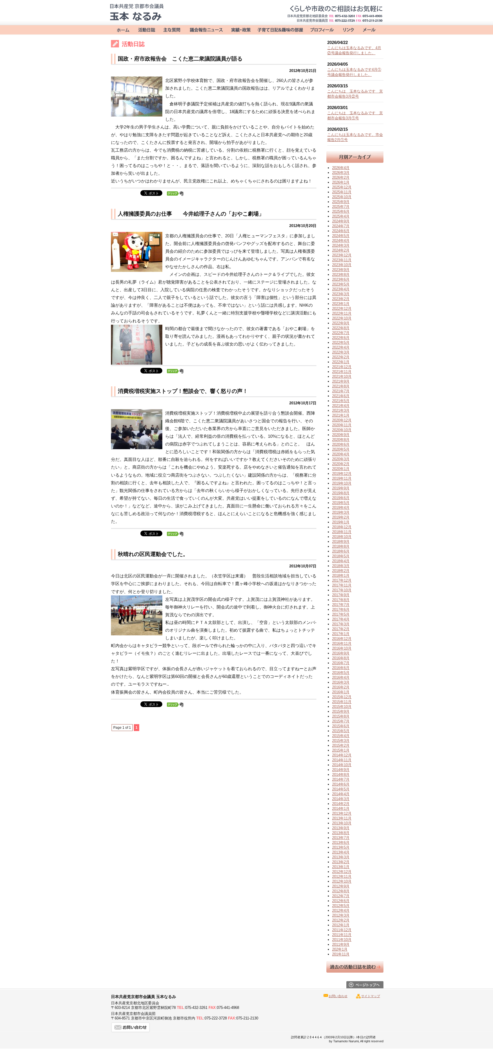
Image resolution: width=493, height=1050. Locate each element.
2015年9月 (340, 711)
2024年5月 (340, 236)
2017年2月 (340, 629)
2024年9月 (340, 221)
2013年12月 (341, 813)
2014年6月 (340, 784)
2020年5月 (340, 449)
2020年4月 (340, 454)
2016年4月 (340, 677)
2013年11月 (341, 818)
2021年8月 (340, 386)
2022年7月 (340, 333)
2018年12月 (341, 527)
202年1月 (339, 949)
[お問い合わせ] (130, 1030)
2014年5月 (340, 789)
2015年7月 (340, 721)
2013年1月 (340, 867)
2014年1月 (340, 808)
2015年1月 (340, 750)
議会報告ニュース (206, 29)
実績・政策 (240, 29)
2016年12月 (341, 639)
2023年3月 (340, 294)
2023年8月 (340, 274)
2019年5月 (340, 503)
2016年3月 (340, 682)
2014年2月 (340, 804)
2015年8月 (340, 716)
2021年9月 (340, 381)
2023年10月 (341, 265)
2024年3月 (340, 245)
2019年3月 (340, 512)
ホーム (122, 29)
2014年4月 (340, 794)
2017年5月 (340, 614)
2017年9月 (340, 595)
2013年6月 (340, 842)
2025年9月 (340, 202)
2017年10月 (341, 590)
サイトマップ (370, 996)
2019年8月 (340, 493)
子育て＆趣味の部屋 (280, 29)
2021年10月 (341, 376)
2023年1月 (340, 304)
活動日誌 (146, 29)
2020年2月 (340, 464)
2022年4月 (340, 347)
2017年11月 (341, 585)
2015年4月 (340, 736)
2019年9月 (340, 488)
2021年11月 (341, 372)
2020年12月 (341, 420)
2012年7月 (340, 896)
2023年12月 (341, 255)
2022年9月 (340, 323)
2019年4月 (340, 507)
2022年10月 (341, 318)
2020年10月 (341, 430)
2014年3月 (340, 799)
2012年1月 (340, 925)
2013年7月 (340, 838)
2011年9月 (340, 944)
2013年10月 (341, 823)
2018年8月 (340, 546)
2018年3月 (340, 566)
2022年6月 (340, 338)
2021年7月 (340, 391)
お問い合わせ (369, 29)
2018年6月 (340, 551)
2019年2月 (340, 517)
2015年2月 (340, 745)
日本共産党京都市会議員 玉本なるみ (137, 12)
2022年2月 (340, 357)
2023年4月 (340, 289)
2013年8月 (340, 833)
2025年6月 (340, 211)
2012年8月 (340, 891)
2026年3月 (340, 172)
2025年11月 (341, 192)
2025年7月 (340, 206)
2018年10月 (341, 537)
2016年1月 (340, 692)
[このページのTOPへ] (364, 986)
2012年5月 (340, 906)
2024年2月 (340, 250)
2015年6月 (340, 726)
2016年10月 (341, 648)
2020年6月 (340, 444)
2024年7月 (340, 226)
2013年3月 (340, 857)
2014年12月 (341, 755)
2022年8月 (340, 328)
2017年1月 (340, 634)
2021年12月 (341, 367)
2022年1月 (340, 362)
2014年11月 (341, 760)
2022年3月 (340, 352)
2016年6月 (340, 668)
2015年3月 (340, 740)
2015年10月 (341, 706)
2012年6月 (340, 901)
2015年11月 (341, 702)
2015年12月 (341, 697)
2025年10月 (341, 197)
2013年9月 (340, 828)
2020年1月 (340, 469)
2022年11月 (341, 313)
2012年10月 (341, 881)
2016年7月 (340, 663)
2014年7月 (340, 779)
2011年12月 (341, 930)
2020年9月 (340, 435)
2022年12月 (341, 308)
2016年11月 (341, 643)
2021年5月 (340, 401)
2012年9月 (340, 886)
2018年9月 (340, 541)
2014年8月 (340, 774)
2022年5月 (340, 342)
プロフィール (321, 29)
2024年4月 (340, 240)
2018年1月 (340, 575)
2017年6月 (340, 609)
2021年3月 (340, 410)
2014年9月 (340, 770)
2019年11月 (341, 478)
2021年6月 (340, 396)
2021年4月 (340, 405)
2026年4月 (340, 168)
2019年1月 (340, 522)
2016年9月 (340, 653)
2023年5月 (340, 284)
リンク (347, 29)
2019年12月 (341, 473)
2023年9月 (340, 270)
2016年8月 (340, 658)
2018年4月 (340, 561)
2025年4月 (340, 216)
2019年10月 (341, 483)
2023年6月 (340, 279)
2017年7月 (340, 605)
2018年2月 (340, 571)
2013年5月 (340, 847)
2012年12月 (341, 872)
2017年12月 (341, 580)
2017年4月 (340, 619)
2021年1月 (340, 415)
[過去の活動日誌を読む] (354, 971)
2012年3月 (340, 915)
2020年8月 (340, 439)
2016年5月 (340, 672)
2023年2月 (340, 299)
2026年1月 (340, 182)
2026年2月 (340, 177)
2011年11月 (341, 935)
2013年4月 (340, 852)
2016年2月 (340, 687)
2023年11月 (341, 260)
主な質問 (172, 29)
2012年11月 (341, 876)
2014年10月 (341, 765)
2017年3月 (340, 624)
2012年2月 (340, 920)
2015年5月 (340, 731)
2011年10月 (341, 939)
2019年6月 (340, 498)
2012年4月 (340, 910)
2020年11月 (341, 425)
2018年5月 (340, 556)
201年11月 (340, 954)
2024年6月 (340, 231)
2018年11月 (341, 532)
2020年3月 (340, 459)
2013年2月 (340, 862)
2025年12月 (341, 187)
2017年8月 (340, 600)
